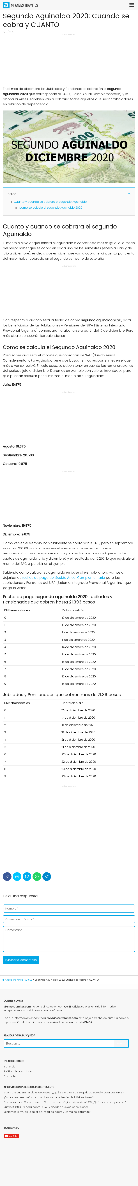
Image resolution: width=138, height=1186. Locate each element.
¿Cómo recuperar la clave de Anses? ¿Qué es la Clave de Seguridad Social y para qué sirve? (64, 1092)
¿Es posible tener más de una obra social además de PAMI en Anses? (49, 1097)
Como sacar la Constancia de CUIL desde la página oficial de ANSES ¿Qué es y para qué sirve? (65, 1102)
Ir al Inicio (9, 1066)
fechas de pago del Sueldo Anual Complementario (63, 577)
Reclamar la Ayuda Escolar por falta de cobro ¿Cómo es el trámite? (47, 1112)
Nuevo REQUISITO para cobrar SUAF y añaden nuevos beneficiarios (46, 1107)
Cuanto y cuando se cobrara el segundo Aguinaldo (50, 202)
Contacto (10, 1076)
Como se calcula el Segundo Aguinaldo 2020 (50, 208)
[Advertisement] (69, 61)
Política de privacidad (18, 1071)
